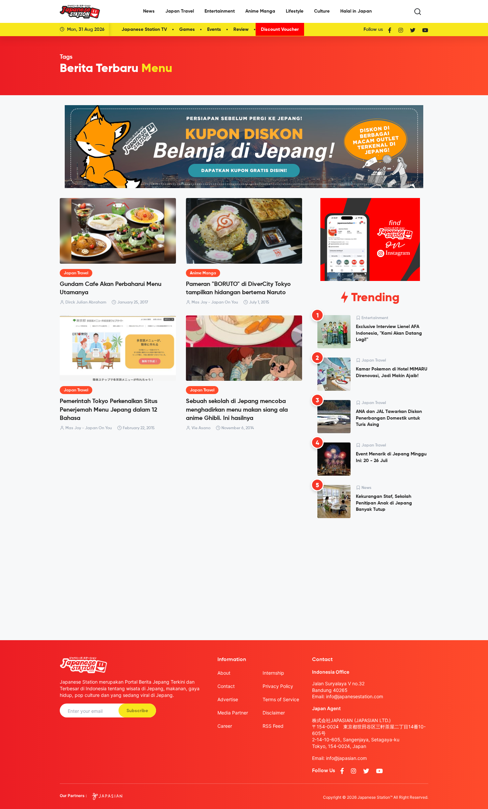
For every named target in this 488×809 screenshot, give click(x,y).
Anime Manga (260, 11)
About (223, 673)
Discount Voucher (280, 29)
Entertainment (219, 11)
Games (187, 29)
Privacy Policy (278, 686)
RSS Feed (273, 726)
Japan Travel (179, 11)
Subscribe (137, 710)
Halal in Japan (356, 11)
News (149, 11)
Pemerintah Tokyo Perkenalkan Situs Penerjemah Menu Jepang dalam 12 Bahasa (108, 409)
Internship (273, 673)
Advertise (227, 699)
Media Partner (232, 712)
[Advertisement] (370, 573)
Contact (226, 686)
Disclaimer (274, 712)
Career (224, 726)
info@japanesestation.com (354, 696)
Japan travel (76, 273)
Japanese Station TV (144, 29)
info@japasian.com (346, 758)
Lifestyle (294, 11)
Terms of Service (281, 699)
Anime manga (203, 273)
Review (241, 29)
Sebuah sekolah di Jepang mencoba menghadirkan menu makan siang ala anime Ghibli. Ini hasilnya (237, 409)
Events (214, 29)
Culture (322, 11)
